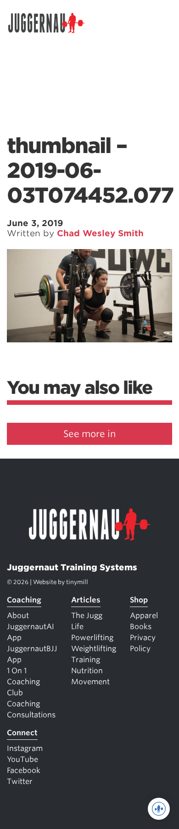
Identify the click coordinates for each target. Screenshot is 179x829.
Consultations (31, 714)
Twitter (20, 781)
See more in (89, 433)
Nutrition (87, 670)
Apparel (144, 615)
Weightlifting (93, 648)
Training (85, 659)
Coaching (24, 600)
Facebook (23, 770)
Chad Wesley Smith (100, 233)
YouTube (22, 759)
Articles (86, 600)
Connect (22, 732)
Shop (139, 600)
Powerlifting (92, 637)
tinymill (77, 582)
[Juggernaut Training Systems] (50, 23)
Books (140, 626)
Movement (90, 681)
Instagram (25, 748)
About (18, 615)
